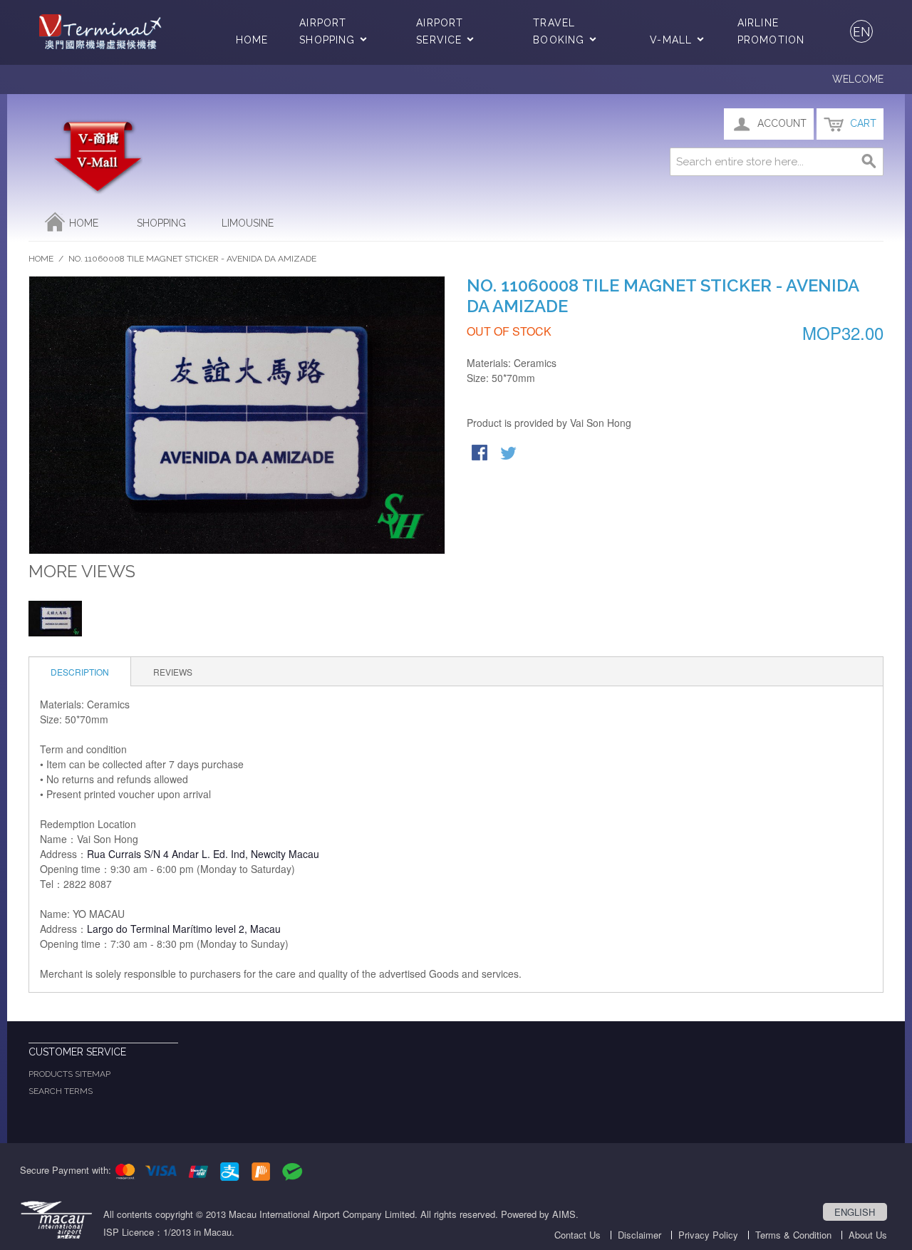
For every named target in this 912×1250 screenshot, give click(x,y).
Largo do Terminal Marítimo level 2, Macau (184, 928)
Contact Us (577, 1234)
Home (252, 40)
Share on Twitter (509, 454)
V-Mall (671, 40)
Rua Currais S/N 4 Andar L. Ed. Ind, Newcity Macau (203, 854)
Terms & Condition (793, 1234)
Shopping (161, 223)
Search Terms (60, 1091)
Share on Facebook (481, 454)
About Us (868, 1234)
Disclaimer (639, 1234)
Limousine (248, 223)
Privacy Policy (708, 1234)
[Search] (869, 162)
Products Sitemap (69, 1074)
